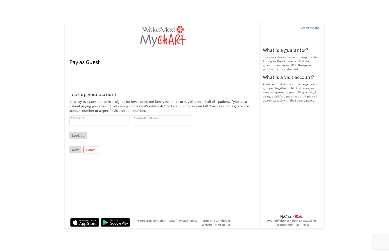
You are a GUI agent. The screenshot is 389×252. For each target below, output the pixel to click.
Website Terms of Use (216, 225)
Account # (78, 118)
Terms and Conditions (216, 221)
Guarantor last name (147, 118)
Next (75, 150)
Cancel (91, 150)
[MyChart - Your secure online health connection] (162, 36)
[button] (78, 135)
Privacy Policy (188, 221)
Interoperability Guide (150, 221)
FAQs (172, 221)
